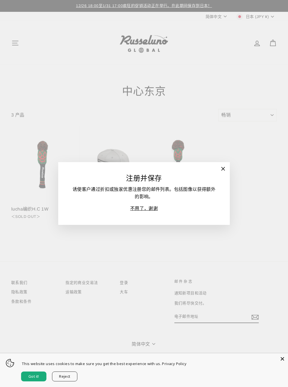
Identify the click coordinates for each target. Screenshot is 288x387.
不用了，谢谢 (144, 208)
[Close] (282, 359)
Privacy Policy (174, 363)
